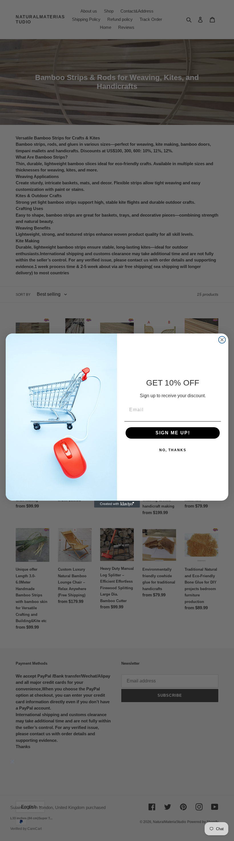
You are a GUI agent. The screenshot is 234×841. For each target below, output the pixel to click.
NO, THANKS (172, 450)
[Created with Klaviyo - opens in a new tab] (117, 504)
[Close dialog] (222, 339)
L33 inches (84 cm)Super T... (31, 818)
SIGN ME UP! (173, 432)
